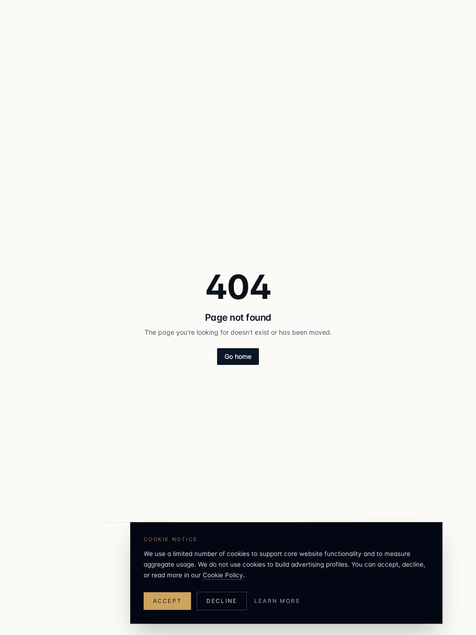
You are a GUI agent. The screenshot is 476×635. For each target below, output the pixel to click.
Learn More (277, 600)
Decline (221, 600)
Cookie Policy (223, 575)
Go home (238, 356)
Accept (167, 600)
